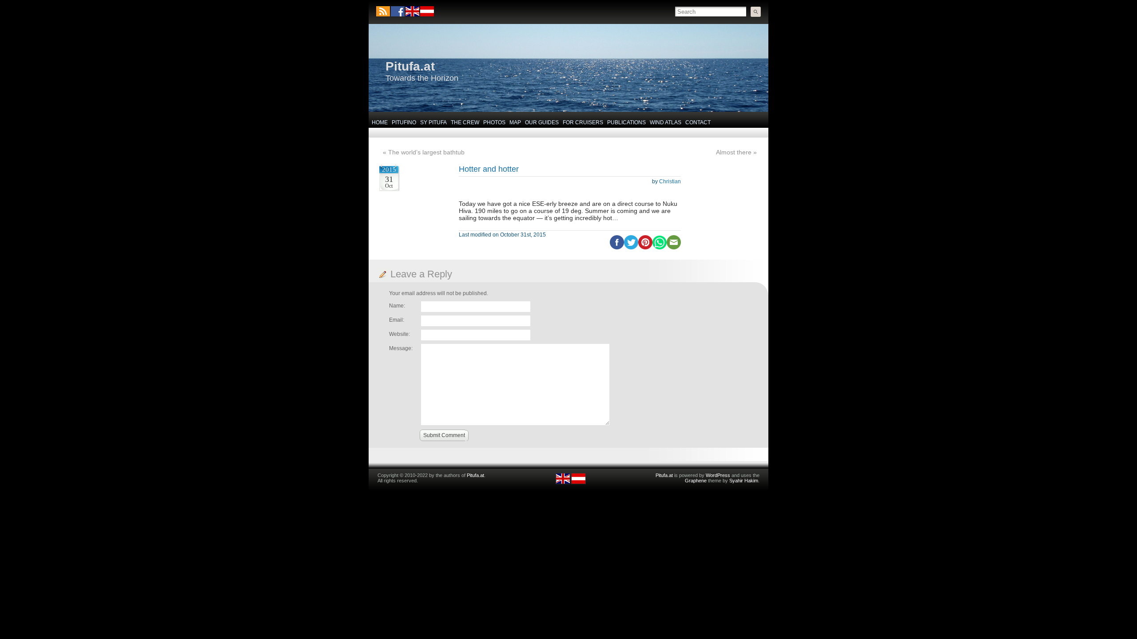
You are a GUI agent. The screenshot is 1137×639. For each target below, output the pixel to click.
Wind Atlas (665, 122)
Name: (397, 306)
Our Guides (542, 122)
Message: (401, 348)
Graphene (696, 480)
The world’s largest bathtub (426, 152)
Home (380, 122)
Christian (670, 181)
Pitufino (404, 122)
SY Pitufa (433, 122)
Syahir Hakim (743, 480)
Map (515, 122)
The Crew (465, 122)
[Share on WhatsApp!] (659, 248)
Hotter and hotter (489, 169)
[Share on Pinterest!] (645, 248)
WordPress (718, 475)
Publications (626, 122)
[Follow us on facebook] (398, 11)
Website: (399, 334)
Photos (494, 122)
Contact (698, 122)
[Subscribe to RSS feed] (383, 11)
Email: (396, 320)
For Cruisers (583, 122)
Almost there (733, 152)
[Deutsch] (426, 15)
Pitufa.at (410, 66)
